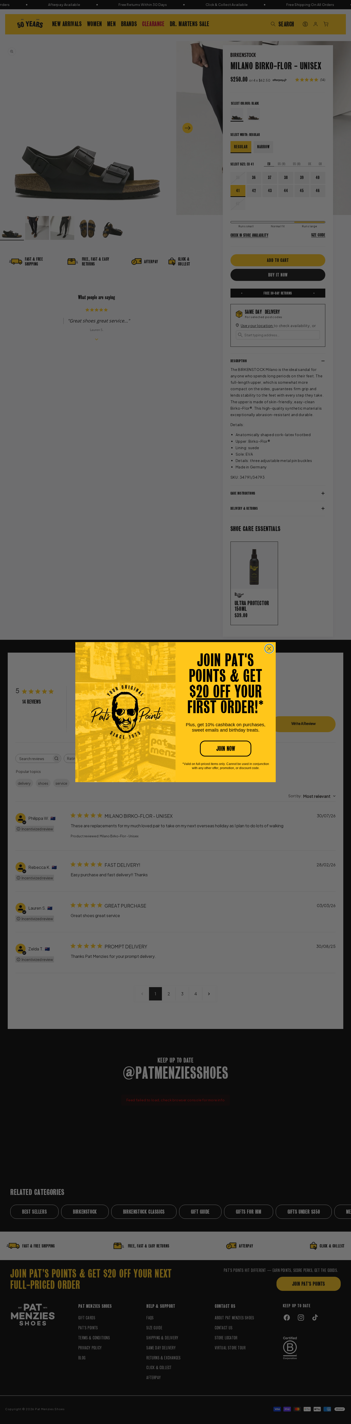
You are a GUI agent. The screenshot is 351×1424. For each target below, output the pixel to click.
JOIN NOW (225, 748)
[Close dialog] (269, 648)
